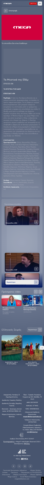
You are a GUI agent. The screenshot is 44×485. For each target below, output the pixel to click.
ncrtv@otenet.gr (32, 432)
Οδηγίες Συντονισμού (20, 474)
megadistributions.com (22, 479)
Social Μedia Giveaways (28, 477)
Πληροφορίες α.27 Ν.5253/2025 (31, 472)
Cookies (5, 472)
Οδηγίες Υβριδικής (36, 474)
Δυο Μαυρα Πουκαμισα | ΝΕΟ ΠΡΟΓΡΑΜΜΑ (32, 363)
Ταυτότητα (14, 472)
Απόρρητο (42, 481)
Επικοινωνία (6, 474)
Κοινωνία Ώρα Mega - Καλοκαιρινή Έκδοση (30, 308)
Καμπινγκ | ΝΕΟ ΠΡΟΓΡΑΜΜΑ (11, 363)
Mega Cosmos (12, 477)
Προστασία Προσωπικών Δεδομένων (15, 470)
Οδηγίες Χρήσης (35, 470)
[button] (40, 4)
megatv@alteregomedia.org (32, 416)
